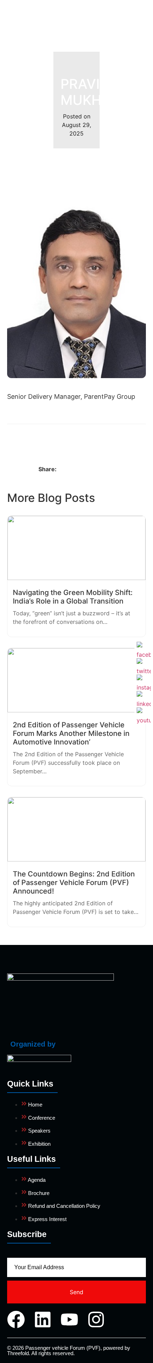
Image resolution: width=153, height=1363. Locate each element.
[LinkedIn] (144, 698)
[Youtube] (69, 1319)
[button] (135, 23)
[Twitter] (144, 665)
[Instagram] (96, 1319)
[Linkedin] (43, 1319)
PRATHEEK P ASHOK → (113, 439)
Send (76, 1292)
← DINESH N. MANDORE (40, 439)
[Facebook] (16, 1319)
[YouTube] (144, 714)
